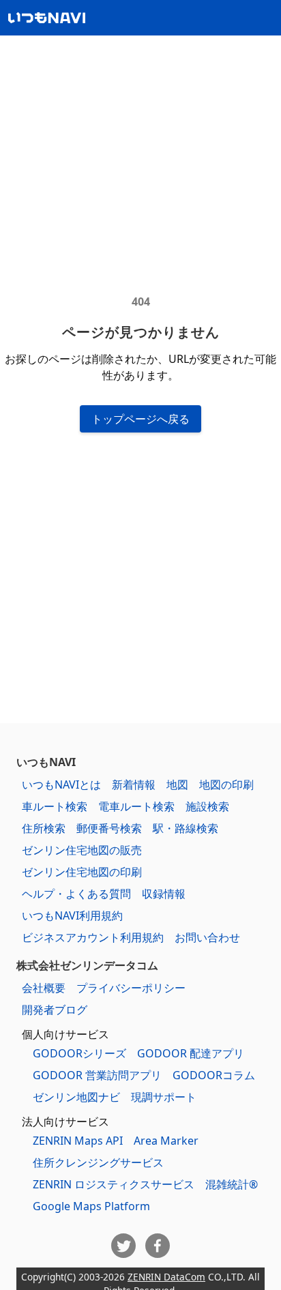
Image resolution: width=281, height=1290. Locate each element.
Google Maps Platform (91, 1206)
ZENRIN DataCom (166, 1276)
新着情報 (134, 784)
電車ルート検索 (136, 806)
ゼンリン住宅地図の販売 (82, 849)
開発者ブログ (54, 1009)
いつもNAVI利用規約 (72, 915)
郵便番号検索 (109, 828)
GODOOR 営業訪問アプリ (97, 1075)
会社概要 (43, 987)
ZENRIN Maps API (78, 1140)
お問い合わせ (207, 937)
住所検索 (43, 828)
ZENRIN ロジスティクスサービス (113, 1184)
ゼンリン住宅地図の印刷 (82, 871)
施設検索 (207, 806)
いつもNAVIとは (61, 784)
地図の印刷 (226, 784)
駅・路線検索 (185, 828)
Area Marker (166, 1140)
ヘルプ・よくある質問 (76, 893)
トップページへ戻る (140, 418)
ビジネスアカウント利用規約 (93, 937)
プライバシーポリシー (131, 987)
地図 (177, 784)
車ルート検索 (54, 806)
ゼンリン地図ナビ (76, 1096)
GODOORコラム (214, 1075)
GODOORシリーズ (79, 1053)
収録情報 (164, 893)
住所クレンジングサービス (98, 1162)
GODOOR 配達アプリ (190, 1053)
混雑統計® (231, 1184)
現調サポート (163, 1096)
